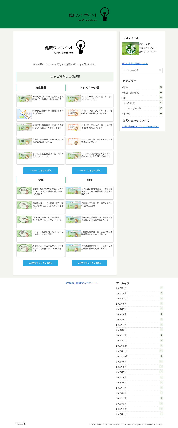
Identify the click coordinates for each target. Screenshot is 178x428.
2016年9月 (139, 361)
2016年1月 (139, 403)
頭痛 (142, 87)
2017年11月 (139, 298)
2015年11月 (139, 414)
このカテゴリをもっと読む (40, 170)
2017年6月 (139, 314)
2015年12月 (139, 409)
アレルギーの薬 (144, 108)
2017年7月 (139, 309)
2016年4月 (139, 387)
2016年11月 (139, 351)
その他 (142, 113)
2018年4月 (139, 293)
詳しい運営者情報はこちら (135, 63)
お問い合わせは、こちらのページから (140, 126)
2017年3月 (139, 330)
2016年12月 (139, 345)
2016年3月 (139, 393)
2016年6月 (139, 377)
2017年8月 (139, 303)
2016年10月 (139, 356)
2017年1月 (139, 340)
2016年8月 (139, 367)
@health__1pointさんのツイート (81, 283)
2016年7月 (139, 372)
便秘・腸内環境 (142, 92)
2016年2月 (139, 398)
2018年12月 (139, 288)
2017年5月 (139, 319)
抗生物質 (144, 103)
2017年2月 (139, 335)
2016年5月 (139, 382)
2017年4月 (139, 324)
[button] (160, 70)
